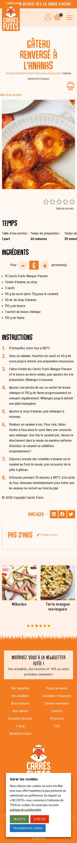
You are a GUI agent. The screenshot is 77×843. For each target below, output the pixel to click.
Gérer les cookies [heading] (24, 779)
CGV (57, 726)
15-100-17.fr (38, 838)
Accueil (10, 73)
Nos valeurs (20, 711)
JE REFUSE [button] (40, 819)
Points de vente (56, 688)
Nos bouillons (20, 696)
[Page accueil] (11, 17)
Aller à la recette (11, 95)
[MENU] (69, 18)
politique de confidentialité (25, 809)
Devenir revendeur (57, 703)
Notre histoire (20, 703)
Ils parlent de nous (20, 718)
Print (70, 85)
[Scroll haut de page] (4, 30)
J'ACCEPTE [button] (19, 819)
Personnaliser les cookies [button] (27, 828)
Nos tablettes (20, 688)
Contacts (57, 711)
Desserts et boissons (48, 73)
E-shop (20, 726)
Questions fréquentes (56, 696)
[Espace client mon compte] (48, 17)
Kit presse (57, 718)
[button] (54, 514)
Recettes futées (25, 73)
